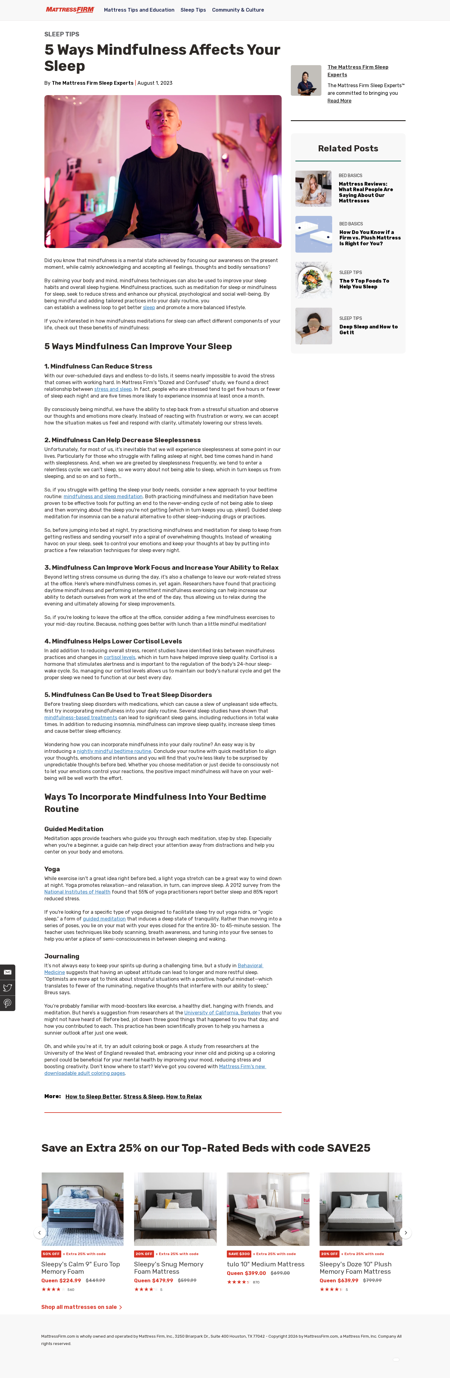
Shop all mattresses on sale (79, 1307)
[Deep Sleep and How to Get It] (313, 326)
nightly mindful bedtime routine (114, 751)
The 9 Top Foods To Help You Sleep (364, 284)
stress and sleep (113, 389)
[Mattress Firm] (70, 10)
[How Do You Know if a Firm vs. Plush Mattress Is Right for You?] (313, 234)
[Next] (405, 1233)
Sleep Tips (193, 10)
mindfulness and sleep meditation (103, 496)
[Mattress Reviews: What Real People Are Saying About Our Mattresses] (313, 189)
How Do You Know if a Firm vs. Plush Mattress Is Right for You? (370, 237)
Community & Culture (238, 10)
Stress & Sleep (143, 1096)
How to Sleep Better (93, 1096)
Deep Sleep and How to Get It (368, 329)
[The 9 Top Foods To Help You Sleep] (313, 280)
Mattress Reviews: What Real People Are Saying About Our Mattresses (366, 192)
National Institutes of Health (77, 892)
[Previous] (40, 1233)
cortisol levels (119, 657)
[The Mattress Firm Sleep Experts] (306, 80)
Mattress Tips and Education (139, 10)
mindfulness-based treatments (80, 717)
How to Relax (184, 1096)
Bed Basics (350, 175)
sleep (149, 307)
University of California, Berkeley (222, 1013)
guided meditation (104, 919)
